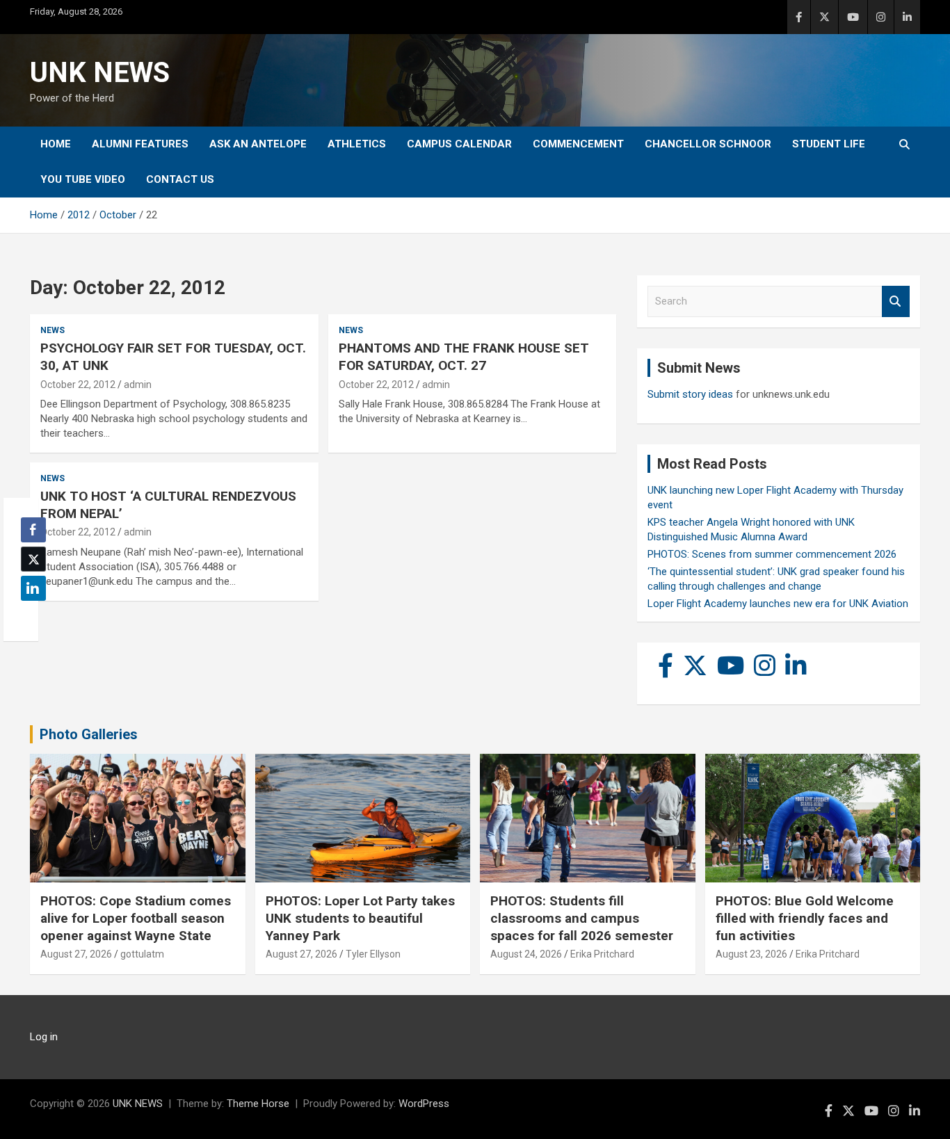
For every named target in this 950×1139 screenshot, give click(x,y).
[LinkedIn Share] (33, 588)
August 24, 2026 (526, 954)
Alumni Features (140, 144)
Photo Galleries (89, 734)
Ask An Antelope (258, 144)
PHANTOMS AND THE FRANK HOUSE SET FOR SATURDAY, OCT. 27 (464, 356)
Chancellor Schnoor (708, 144)
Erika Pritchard (602, 954)
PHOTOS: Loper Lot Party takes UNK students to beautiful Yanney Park (360, 918)
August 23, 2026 (751, 954)
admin (138, 384)
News (52, 330)
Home (55, 144)
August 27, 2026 (76, 954)
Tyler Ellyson (373, 954)
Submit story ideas (690, 394)
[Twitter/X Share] (33, 559)
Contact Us (180, 179)
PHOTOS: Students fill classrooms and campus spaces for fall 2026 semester (581, 918)
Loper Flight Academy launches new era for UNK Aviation (777, 603)
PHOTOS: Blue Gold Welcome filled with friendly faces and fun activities (805, 918)
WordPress (423, 1103)
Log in (44, 1037)
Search (896, 301)
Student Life (828, 144)
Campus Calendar (459, 144)
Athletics (357, 144)
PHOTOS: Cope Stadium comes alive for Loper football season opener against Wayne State (135, 918)
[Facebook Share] (33, 529)
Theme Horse (258, 1103)
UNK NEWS (100, 72)
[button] (29, 615)
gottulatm (142, 954)
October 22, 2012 (77, 384)
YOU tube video (82, 179)
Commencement (578, 144)
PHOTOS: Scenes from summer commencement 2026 (771, 554)
